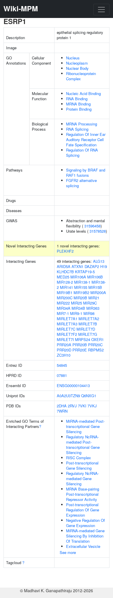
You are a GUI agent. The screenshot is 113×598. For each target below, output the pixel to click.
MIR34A (63, 308)
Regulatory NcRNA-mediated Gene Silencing (82, 478)
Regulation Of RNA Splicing (82, 152)
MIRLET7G (87, 334)
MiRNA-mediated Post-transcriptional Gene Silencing (85, 426)
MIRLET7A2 (89, 318)
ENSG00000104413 (73, 385)
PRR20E (79, 350)
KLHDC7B (65, 271)
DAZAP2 (92, 266)
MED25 (63, 277)
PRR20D (64, 350)
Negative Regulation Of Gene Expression (85, 522)
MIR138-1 (82, 282)
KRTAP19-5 (85, 271)
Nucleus (73, 58)
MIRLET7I (65, 339)
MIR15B (95, 287)
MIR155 (80, 287)
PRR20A (64, 344)
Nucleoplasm (77, 63)
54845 (62, 365)
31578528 (98, 231)
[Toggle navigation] (101, 9)
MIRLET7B (88, 324)
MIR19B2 (81, 292)
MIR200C (64, 297)
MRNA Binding (78, 104)
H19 (103, 266)
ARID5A (63, 266)
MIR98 (88, 313)
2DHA (62, 406)
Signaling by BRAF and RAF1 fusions (85, 172)
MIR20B (80, 297)
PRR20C (95, 344)
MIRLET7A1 (67, 318)
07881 (62, 375)
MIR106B (95, 277)
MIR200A (98, 292)
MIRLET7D (85, 329)
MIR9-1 (76, 313)
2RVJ (72, 406)
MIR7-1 (63, 313)
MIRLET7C (66, 329)
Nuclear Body (77, 68)
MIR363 (92, 308)
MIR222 (63, 303)
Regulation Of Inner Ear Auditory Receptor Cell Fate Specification (85, 139)
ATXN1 (77, 266)
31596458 (92, 226)
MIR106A (78, 277)
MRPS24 (82, 339)
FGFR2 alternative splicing (81, 183)
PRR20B (79, 344)
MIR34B (78, 308)
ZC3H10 (63, 355)
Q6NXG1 (88, 395)
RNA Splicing (77, 129)
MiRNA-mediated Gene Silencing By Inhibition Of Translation (85, 536)
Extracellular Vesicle (83, 546)
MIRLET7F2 (67, 334)
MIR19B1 (64, 292)
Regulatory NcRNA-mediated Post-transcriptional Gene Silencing (83, 444)
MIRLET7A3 (67, 324)
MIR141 (66, 287)
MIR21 (93, 297)
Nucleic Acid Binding (83, 93)
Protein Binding (79, 109)
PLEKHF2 (65, 251)
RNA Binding (77, 98)
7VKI (82, 406)
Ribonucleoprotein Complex (81, 76)
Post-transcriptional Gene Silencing (82, 465)
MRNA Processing (81, 124)
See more (68, 552)
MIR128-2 (65, 282)
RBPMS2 (96, 350)
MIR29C (90, 303)
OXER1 (97, 339)
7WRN (62, 411)
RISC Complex (78, 457)
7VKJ (92, 406)
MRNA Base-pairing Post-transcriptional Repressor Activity (82, 494)
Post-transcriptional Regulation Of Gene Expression (82, 510)
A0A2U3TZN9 (68, 395)
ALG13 (98, 261)
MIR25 (76, 303)
